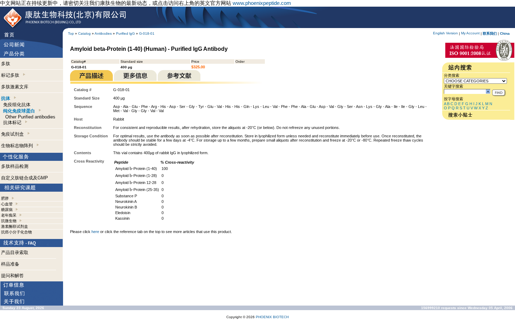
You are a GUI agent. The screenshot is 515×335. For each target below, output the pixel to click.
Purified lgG (125, 33)
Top (71, 33)
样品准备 (10, 264)
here (95, 232)
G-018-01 (146, 33)
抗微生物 (8, 221)
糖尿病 (7, 209)
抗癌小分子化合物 (16, 232)
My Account (470, 33)
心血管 (7, 204)
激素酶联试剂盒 (14, 226)
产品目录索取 (14, 252)
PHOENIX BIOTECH (272, 317)
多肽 (5, 63)
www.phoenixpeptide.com (262, 3)
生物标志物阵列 (18, 145)
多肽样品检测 (14, 166)
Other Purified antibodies (30, 116)
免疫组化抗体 (16, 104)
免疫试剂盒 (14, 134)
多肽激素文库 (14, 86)
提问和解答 (12, 275)
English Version (445, 33)
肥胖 (5, 198)
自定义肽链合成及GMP (24, 177)
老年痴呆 (8, 215)
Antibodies (103, 33)
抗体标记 (13, 122)
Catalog (84, 33)
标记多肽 (11, 75)
